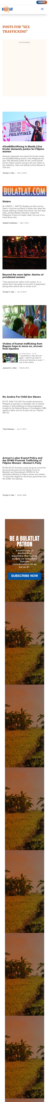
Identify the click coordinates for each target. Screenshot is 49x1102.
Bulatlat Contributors (10, 223)
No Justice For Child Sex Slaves (24, 406)
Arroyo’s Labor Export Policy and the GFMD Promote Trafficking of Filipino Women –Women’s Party (24, 469)
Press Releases (8, 429)
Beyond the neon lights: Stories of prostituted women (24, 265)
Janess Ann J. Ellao (10, 368)
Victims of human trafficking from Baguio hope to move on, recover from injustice (24, 337)
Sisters (24, 205)
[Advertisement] (24, 69)
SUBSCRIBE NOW (24, 576)
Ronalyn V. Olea (8, 173)
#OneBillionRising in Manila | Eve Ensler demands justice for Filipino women (24, 143)
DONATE (41, 2)
